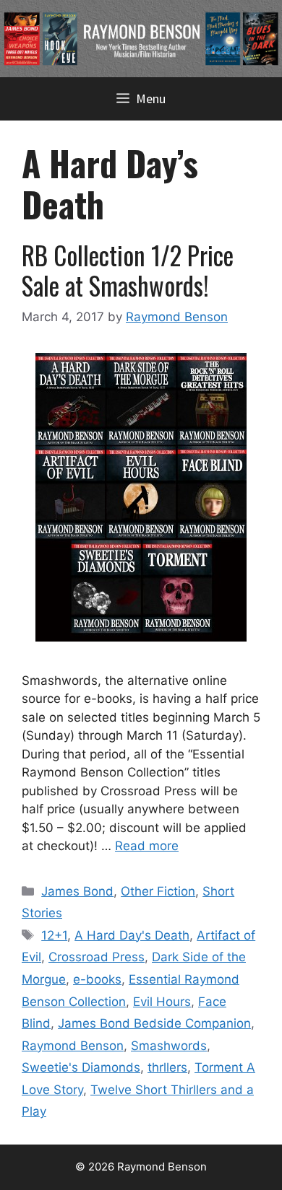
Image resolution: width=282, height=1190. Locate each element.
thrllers (167, 1067)
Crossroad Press (96, 957)
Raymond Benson (73, 1045)
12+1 (54, 935)
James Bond (77, 891)
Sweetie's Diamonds (81, 1067)
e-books (97, 979)
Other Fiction (158, 891)
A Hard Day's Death (131, 935)
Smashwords (169, 1045)
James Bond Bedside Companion (154, 1023)
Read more (147, 846)
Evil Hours (162, 1001)
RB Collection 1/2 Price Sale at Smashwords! (128, 270)
